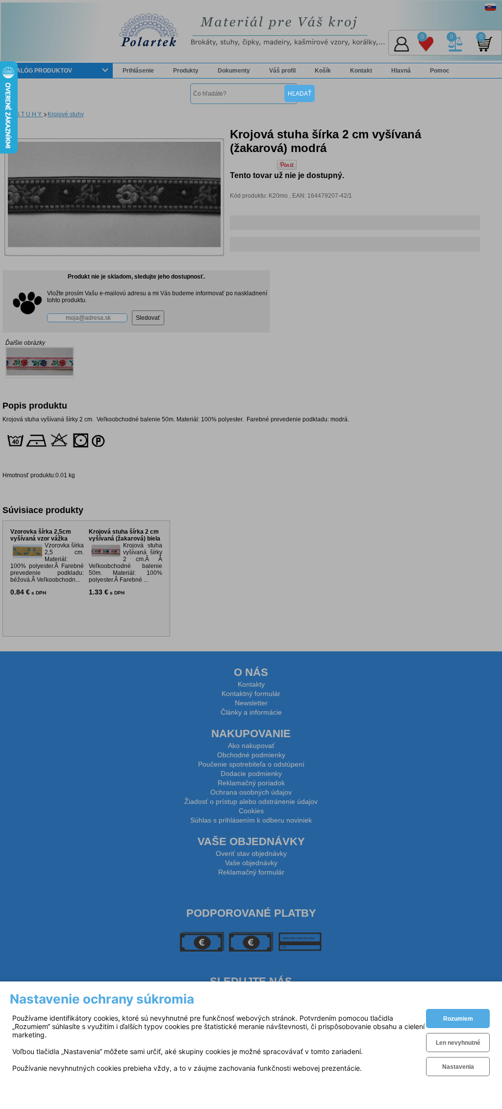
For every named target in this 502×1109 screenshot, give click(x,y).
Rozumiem (458, 1018)
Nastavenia (458, 1066)
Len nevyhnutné (458, 1042)
